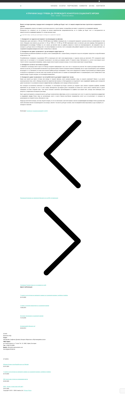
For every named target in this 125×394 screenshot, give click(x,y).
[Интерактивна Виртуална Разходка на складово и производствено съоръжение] (6, 357)
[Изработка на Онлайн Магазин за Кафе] (35, 357)
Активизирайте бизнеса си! (27, 326)
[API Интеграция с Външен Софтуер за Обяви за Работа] (43, 357)
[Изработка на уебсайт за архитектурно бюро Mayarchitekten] (57, 357)
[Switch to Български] (101, 1)
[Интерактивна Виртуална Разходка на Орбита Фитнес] (14, 357)
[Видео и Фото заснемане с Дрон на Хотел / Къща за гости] (72, 357)
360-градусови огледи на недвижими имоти (15, 379)
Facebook (29, 111)
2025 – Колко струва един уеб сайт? (13, 386)
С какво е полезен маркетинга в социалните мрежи (34, 305)
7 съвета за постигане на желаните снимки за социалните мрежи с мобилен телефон (44, 295)
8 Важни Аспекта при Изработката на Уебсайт (16, 364)
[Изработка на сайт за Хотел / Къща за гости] (79, 357)
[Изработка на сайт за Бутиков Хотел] (64, 357)
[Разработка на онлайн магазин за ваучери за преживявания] (50, 357)
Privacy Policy (27, 390)
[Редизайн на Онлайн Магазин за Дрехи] (28, 357)
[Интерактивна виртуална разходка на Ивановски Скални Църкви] (86, 357)
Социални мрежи (37, 111)
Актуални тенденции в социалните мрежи (31, 316)
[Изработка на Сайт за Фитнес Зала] (21, 357)
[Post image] (24, 293)
